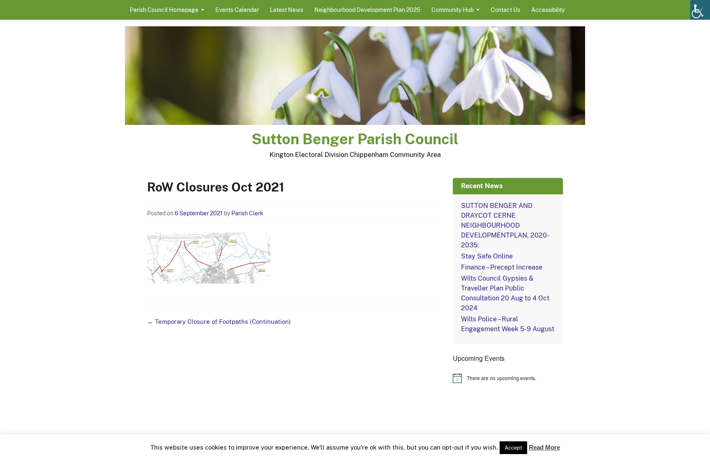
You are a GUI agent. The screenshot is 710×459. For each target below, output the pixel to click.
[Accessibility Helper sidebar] (700, 10)
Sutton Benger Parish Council (355, 139)
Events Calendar (237, 10)
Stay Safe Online (487, 256)
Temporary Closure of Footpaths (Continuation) (219, 321)
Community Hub (452, 10)
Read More (544, 447)
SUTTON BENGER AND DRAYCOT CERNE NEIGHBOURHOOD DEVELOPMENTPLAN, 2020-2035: (505, 225)
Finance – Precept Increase (501, 267)
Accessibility (548, 10)
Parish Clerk (247, 213)
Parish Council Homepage (164, 10)
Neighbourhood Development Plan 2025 (367, 10)
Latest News (286, 10)
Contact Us (505, 10)
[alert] (508, 378)
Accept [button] (513, 448)
